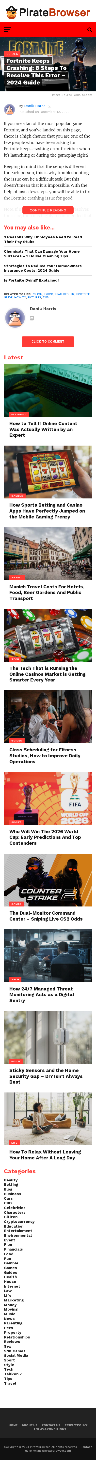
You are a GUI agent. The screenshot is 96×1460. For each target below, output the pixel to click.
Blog (8, 1189)
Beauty (11, 1180)
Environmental (18, 1235)
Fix (72, 294)
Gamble (11, 1263)
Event (9, 1240)
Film (8, 1244)
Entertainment (18, 1231)
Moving (10, 1309)
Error (48, 294)
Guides (10, 1272)
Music (9, 1314)
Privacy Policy (76, 1425)
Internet (12, 1286)
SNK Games (15, 1351)
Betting (11, 1184)
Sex (7, 1346)
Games (10, 1268)
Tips (46, 297)
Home (13, 1425)
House (10, 1281)
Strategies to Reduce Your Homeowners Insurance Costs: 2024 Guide (43, 268)
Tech (8, 1369)
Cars (8, 1198)
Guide (8, 297)
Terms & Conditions (49, 1429)
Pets (8, 1328)
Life (8, 1295)
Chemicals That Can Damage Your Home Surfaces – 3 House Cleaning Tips (42, 253)
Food (9, 1254)
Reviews (12, 1341)
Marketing (14, 1300)
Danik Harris (35, 106)
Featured (62, 294)
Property (12, 1332)
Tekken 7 (13, 1374)
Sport (9, 1360)
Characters (15, 1212)
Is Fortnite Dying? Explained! (31, 280)
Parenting (13, 1323)
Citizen (10, 1217)
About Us (29, 1425)
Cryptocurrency (19, 1221)
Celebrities (15, 1208)
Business (12, 1194)
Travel (10, 1383)
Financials (13, 1249)
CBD (8, 1203)
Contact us (51, 1425)
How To (20, 297)
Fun (7, 1258)
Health (10, 1277)
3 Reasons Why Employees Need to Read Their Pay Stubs (43, 239)
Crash (37, 294)
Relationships (17, 1337)
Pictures (34, 297)
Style (9, 1365)
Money (10, 1305)
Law (8, 1291)
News (9, 1318)
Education (13, 1226)
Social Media (16, 1355)
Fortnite (83, 294)
